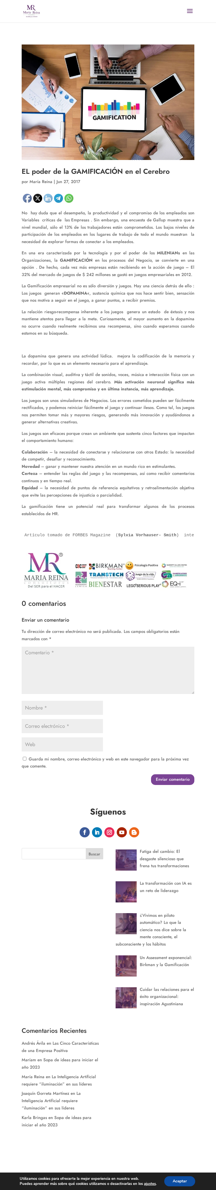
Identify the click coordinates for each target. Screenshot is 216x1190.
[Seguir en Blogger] (134, 832)
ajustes (150, 1183)
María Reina (33, 1077)
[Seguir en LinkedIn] (97, 832)
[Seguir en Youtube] (122, 832)
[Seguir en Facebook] (85, 832)
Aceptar (180, 1181)
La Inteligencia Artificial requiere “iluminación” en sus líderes (51, 1100)
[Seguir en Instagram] (109, 832)
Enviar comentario (173, 779)
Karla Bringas (34, 1118)
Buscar (94, 854)
